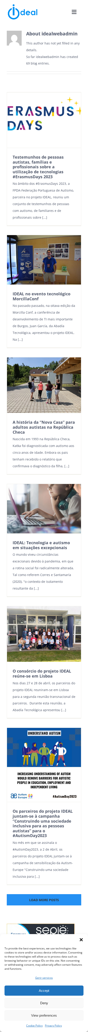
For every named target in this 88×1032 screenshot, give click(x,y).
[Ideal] (22, 5)
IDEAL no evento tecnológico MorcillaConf (41, 296)
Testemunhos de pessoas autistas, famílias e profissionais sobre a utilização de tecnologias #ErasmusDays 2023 (38, 166)
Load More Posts (44, 900)
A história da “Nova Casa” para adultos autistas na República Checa (44, 427)
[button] (81, 939)
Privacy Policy (53, 1025)
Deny (44, 1003)
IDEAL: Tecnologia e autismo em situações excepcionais (41, 545)
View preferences (44, 1015)
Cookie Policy (34, 1025)
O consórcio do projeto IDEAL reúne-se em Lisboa (42, 673)
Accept (44, 991)
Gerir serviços (44, 978)
